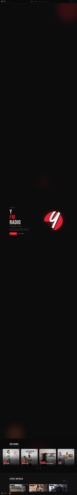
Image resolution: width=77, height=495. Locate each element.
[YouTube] (70, 1)
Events (43, 1)
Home (32, 1)
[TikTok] (73, 1)
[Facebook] (75, 1)
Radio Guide (36, 1)
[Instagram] (72, 1)
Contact (47, 1)
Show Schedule (21, 233)
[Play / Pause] (10, 493)
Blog (40, 1)
